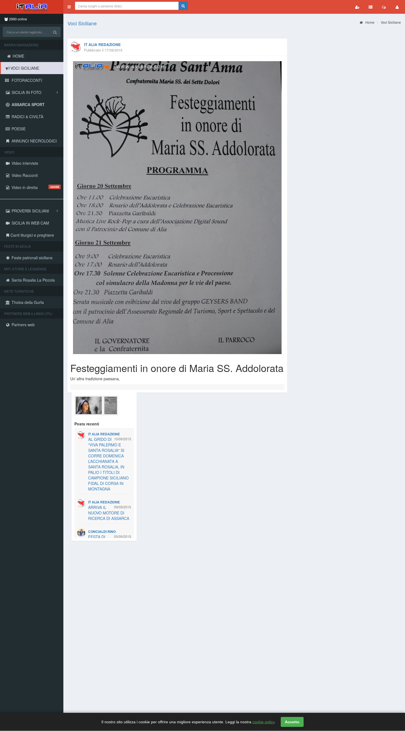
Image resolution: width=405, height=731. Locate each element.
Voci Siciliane (82, 23)
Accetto (292, 722)
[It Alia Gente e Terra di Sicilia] (31, 7)
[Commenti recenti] (383, 7)
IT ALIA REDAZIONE (102, 44)
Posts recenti (86, 424)
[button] (69, 7)
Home (369, 22)
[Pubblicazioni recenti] (370, 7)
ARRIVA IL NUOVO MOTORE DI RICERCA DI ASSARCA (108, 513)
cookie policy (263, 722)
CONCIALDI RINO (102, 531)
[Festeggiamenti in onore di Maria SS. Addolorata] (177, 207)
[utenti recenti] (357, 7)
